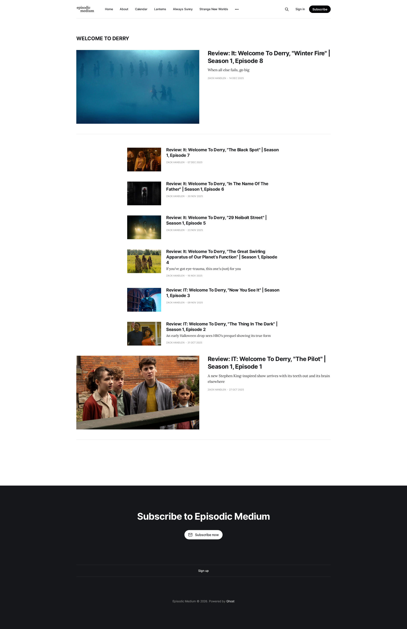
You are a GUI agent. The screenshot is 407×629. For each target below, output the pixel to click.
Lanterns (160, 9)
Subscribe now (207, 535)
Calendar (141, 9)
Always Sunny (183, 9)
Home (109, 9)
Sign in (300, 9)
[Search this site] (287, 9)
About (124, 9)
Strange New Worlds (213, 9)
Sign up (203, 570)
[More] (237, 9)
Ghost (230, 601)
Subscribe (319, 9)
